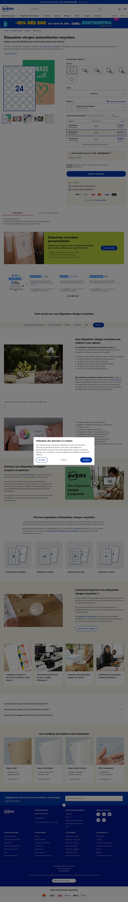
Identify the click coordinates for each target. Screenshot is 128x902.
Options (64, 460)
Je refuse (41, 460)
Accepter (86, 460)
